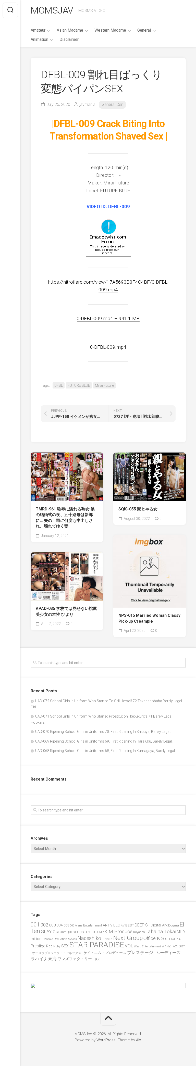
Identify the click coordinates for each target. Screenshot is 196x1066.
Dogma (173, 925)
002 (44, 924)
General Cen (112, 104)
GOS (80, 932)
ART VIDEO (111, 925)
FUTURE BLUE (79, 385)
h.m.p (89, 931)
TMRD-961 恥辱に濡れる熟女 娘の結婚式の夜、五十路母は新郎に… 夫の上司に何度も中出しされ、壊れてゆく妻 (65, 518)
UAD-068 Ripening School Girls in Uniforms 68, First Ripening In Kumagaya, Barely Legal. (105, 751)
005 (66, 925)
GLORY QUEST (66, 932)
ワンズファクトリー (75, 959)
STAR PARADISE (96, 944)
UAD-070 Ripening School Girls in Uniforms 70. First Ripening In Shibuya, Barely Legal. (103, 732)
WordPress (106, 1040)
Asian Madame (70, 30)
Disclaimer (69, 39)
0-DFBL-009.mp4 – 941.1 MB (108, 318)
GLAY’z (48, 931)
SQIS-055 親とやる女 (137, 509)
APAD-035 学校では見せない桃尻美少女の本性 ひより (66, 611)
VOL (129, 945)
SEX (65, 946)
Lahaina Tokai (160, 931)
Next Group (128, 938)
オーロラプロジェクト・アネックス (57, 953)
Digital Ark (159, 925)
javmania (87, 104)
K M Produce (118, 931)
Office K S (153, 938)
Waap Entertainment (147, 946)
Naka (108, 939)
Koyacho (139, 932)
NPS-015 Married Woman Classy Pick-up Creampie (149, 618)
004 (60, 925)
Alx (138, 1040)
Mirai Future (104, 385)
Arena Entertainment (88, 925)
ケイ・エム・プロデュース (104, 953)
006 (72, 925)
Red (49, 946)
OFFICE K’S (173, 939)
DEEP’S (142, 925)
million (37, 939)
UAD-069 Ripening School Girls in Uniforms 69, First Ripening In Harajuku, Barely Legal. (104, 741)
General (144, 30)
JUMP (100, 932)
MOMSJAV (52, 10)
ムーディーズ (169, 952)
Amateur (38, 30)
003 (52, 925)
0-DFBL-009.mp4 (108, 347)
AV (123, 925)
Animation (39, 39)
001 (35, 924)
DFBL (58, 385)
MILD (181, 932)
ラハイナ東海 (44, 958)
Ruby (56, 946)
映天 (97, 959)
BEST (129, 925)
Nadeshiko (91, 938)
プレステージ (141, 952)
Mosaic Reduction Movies (60, 939)
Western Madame (110, 30)
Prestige (38, 946)
